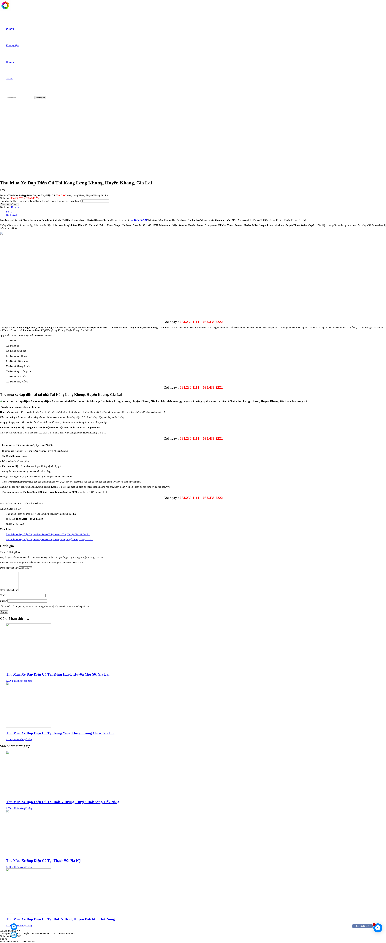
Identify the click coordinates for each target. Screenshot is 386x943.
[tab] (196, 212)
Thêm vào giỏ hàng (9, 204)
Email (3, 600)
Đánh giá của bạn (9, 567)
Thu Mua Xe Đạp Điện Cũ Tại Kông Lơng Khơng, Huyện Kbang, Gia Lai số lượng (40, 201)
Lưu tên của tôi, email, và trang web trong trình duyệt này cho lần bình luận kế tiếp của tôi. (47, 606)
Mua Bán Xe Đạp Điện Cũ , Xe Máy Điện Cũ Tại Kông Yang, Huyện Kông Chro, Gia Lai (49, 539)
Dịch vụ (10, 28)
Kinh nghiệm (12, 45)
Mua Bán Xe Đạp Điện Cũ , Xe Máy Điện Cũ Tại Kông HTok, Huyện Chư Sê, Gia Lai (48, 534)
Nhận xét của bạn (9, 590)
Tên (3, 595)
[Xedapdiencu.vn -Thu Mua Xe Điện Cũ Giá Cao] (5, 9)
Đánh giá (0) (12, 215)
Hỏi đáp (10, 62)
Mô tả (9, 212)
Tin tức (9, 78)
